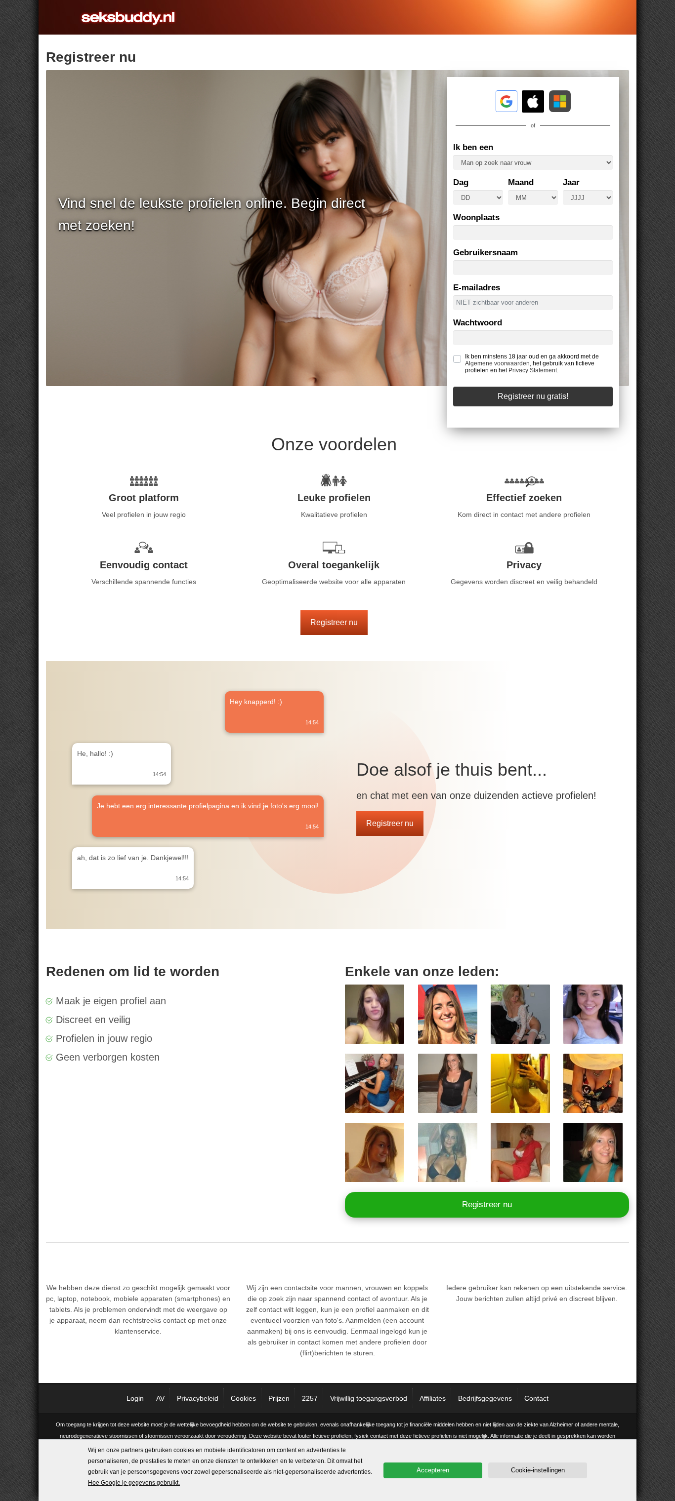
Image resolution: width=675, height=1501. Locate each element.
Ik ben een (473, 147)
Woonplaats (476, 217)
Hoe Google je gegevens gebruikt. (134, 1482)
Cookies (243, 1398)
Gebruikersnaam (485, 252)
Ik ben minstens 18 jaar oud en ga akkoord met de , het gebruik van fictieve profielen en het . (532, 363)
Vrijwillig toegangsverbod (368, 1398)
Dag (460, 182)
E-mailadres (476, 287)
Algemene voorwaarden (497, 363)
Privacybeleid (197, 1398)
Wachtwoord (477, 322)
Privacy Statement (532, 370)
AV (160, 1398)
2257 (310, 1398)
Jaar (571, 182)
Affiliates (433, 1398)
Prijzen (279, 1398)
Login (135, 1398)
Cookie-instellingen (538, 1470)
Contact (536, 1398)
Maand (521, 182)
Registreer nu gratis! (533, 396)
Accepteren (433, 1470)
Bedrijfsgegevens (485, 1398)
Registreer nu (334, 622)
